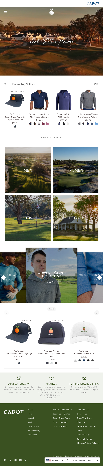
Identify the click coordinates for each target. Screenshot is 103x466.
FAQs (79, 431)
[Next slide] (99, 277)
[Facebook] (5, 460)
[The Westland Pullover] (88, 100)
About (31, 418)
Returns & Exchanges (86, 426)
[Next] (96, 312)
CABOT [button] (31, 410)
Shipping (81, 422)
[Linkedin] (15, 460)
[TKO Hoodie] (64, 100)
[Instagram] (10, 460)
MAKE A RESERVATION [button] (62, 410)
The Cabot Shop (61, 456)
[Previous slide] (3, 277)
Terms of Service (84, 439)
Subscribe (32, 435)
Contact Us (82, 414)
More (95, 84)
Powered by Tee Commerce (87, 456)
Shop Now (7, 280)
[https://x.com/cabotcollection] (25, 460)
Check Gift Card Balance (88, 443)
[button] (15, 409)
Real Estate (33, 426)
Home (31, 414)
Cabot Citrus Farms (61, 418)
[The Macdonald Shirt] (39, 100)
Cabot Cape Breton (61, 414)
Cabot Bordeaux (60, 426)
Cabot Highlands (60, 422)
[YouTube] (20, 460)
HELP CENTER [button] (83, 410)
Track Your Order (84, 418)
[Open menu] (8, 11)
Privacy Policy (83, 435)
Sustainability (34, 431)
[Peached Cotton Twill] (84, 332)
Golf (30, 422)
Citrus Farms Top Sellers (19, 84)
